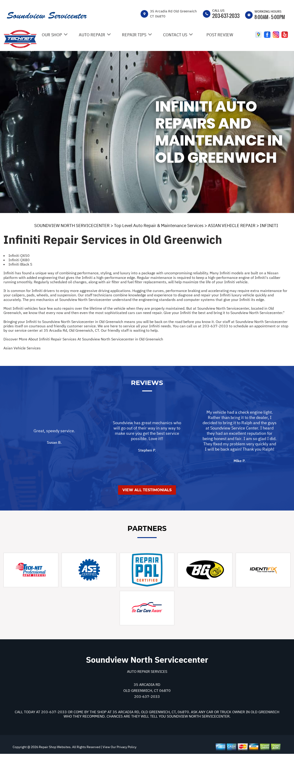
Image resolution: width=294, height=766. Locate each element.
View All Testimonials (147, 490)
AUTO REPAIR (92, 34)
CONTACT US (175, 34)
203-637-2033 (226, 15)
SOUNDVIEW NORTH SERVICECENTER (72, 225)
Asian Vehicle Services (22, 348)
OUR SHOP (52, 34)
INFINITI (269, 225)
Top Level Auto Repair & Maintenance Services (159, 225)
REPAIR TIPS (134, 34)
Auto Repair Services (147, 671)
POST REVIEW (219, 34)
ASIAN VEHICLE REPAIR (231, 225)
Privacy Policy (126, 747)
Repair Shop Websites (54, 747)
